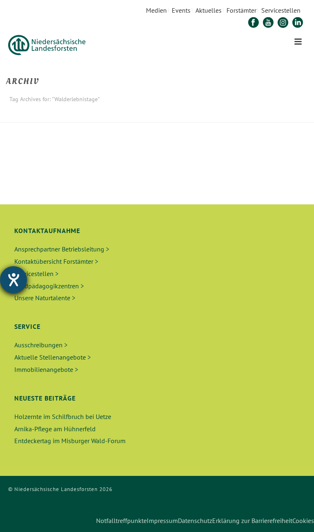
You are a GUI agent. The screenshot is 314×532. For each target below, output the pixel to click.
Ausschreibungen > (40, 345)
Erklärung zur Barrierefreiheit (252, 520)
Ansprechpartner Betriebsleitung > (61, 249)
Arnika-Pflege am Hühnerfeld (55, 428)
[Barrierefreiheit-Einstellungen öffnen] (13, 279)
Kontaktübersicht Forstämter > (56, 261)
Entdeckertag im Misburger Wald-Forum (70, 440)
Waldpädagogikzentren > (49, 286)
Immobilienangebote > (46, 369)
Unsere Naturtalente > (44, 298)
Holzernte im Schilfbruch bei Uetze (62, 416)
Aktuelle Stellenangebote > (52, 357)
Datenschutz (195, 520)
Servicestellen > (36, 273)
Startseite (239, 114)
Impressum (162, 520)
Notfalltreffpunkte (121, 520)
